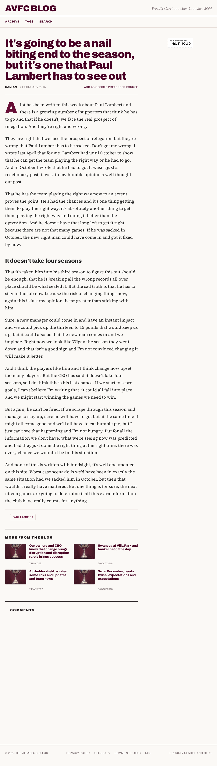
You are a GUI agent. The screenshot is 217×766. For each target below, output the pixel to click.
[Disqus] (71, 669)
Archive (12, 21)
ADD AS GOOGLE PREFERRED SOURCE (111, 87)
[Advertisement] (180, 80)
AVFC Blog (30, 8)
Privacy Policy (78, 753)
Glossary (102, 753)
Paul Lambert (23, 517)
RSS (148, 753)
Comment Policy (127, 753)
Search (46, 21)
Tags (29, 21)
